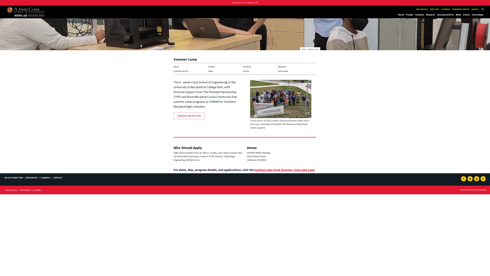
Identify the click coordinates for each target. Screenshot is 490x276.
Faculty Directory (13, 177)
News (458, 14)
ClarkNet (45, 177)
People (409, 14)
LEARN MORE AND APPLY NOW (189, 116)
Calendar (446, 9)
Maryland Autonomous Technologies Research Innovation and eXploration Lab (29, 8)
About (401, 14)
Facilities (419, 14)
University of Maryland (245, 3)
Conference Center (460, 9)
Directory (434, 9)
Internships (477, 14)
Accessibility (25, 190)
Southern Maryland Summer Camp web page (284, 170)
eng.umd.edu (422, 9)
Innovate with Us (445, 14)
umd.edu (37, 190)
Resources (32, 177)
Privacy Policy (11, 190)
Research (430, 14)
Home (304, 49)
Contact (475, 9)
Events (466, 14)
